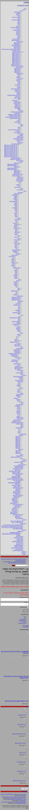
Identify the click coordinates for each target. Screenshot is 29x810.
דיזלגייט (18, 343)
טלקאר (18, 87)
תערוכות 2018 (17, 496)
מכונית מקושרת (19, 417)
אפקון (19, 74)
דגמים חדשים (20, 296)
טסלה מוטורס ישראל (15, 88)
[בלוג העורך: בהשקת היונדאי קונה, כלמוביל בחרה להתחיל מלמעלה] (16, 673)
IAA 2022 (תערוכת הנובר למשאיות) (15, 478)
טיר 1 (21, 315)
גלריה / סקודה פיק (22, 715)
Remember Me (23, 607)
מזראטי (12, 258)
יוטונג (19, 307)
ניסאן (16, 285)
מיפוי (22, 403)
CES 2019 (17, 489)
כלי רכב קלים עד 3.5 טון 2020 (10, 152)
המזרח (18, 86)
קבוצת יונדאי (17, 243)
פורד (19, 279)
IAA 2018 (15, 501)
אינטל (18, 397)
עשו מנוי (24, 519)
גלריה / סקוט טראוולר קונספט (19, 780)
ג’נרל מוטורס (17, 224)
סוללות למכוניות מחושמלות (17, 422)
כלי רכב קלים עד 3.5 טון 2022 (10, 150)
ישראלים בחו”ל (19, 455)
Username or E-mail (23, 597)
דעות (22, 463)
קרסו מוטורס (17, 104)
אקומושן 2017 (17, 48)
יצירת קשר (23, 553)
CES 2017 (15, 508)
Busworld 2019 (16, 492)
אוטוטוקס (18, 14)
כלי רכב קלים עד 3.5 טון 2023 (10, 149)
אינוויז (19, 16)
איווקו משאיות (17, 349)
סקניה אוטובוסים (16, 312)
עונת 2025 (17, 437)
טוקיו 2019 (17, 494)
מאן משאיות (14, 359)
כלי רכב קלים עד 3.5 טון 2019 (10, 154)
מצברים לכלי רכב (19, 540)
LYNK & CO (14, 290)
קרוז (19, 414)
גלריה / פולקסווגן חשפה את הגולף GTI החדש (16, 701)
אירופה (18, 334)
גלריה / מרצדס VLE (21, 771)
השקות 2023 (17, 72)
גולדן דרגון (18, 303)
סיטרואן (12, 265)
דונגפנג (15, 197)
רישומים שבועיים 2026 (12, 164)
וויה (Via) (18, 26)
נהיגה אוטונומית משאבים (17, 541)
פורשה (15, 276)
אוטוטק (21, 10)
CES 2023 (17, 475)
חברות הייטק (20, 381)
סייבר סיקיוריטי (19, 542)
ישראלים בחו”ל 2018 (15, 457)
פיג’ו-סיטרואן (14, 262)
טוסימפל (18, 411)
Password (26, 602)
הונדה (16, 234)
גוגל (19, 386)
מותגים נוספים (17, 193)
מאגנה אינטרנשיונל (16, 321)
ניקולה (18, 365)
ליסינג (21, 126)
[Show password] (26, 604)
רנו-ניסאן (18, 280)
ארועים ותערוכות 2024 (18, 468)
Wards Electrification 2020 (14, 482)
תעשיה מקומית (19, 179)
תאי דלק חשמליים (16, 421)
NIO (16, 216)
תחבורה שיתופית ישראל (17, 174)
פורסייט (18, 35)
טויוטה (18, 235)
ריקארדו (18, 329)
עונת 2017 (17, 448)
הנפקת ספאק (23, 619)
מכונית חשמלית (16, 420)
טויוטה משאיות (16, 363)
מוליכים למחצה (19, 394)
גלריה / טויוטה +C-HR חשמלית (19, 733)
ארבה (19, 21)
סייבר (21, 425)
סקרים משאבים (19, 544)
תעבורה (18, 120)
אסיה (19, 335)
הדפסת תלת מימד (19, 380)
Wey (16, 230)
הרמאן (15, 325)
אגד (19, 182)
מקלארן (15, 204)
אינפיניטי (15, 282)
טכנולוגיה (24, 375)
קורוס (16, 214)
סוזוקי (16, 206)
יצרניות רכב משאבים (18, 537)
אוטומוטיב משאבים (18, 545)
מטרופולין (18, 184)
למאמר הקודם (25, 625)
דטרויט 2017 (14, 509)
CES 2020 (17, 481)
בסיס (25, 616)
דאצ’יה (15, 283)
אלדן (19, 128)
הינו (16, 362)
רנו (16, 287)
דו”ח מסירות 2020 (16, 59)
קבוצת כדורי (17, 91)
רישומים (21, 161)
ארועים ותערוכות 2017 (18, 504)
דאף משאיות (17, 352)
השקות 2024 (17, 71)
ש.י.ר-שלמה (17, 105)
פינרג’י (18, 36)
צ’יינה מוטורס (17, 101)
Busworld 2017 (13, 513)
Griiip (21, 458)
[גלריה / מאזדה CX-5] (23, 759)
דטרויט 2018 (14, 499)
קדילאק (15, 225)
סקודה (15, 274)
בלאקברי (18, 385)
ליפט (19, 432)
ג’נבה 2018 (14, 500)
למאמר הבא (25, 626)
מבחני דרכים (20, 133)
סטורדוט (18, 31)
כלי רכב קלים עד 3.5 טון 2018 (10, 155)
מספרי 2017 (17, 368)
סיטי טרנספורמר (16, 30)
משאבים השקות (19, 536)
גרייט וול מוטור (17, 228)
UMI (19, 109)
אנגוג (19, 18)
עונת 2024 (17, 439)
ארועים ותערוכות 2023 (18, 473)
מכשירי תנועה (17, 97)
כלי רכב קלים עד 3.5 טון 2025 (10, 146)
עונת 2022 (17, 441)
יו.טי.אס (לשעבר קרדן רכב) (14, 129)
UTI (19, 123)
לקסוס (15, 237)
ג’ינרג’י (18, 76)
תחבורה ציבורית (19, 180)
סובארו (15, 205)
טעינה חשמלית (19, 73)
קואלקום (18, 399)
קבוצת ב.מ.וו (17, 219)
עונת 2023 (17, 440)
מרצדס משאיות (14, 354)
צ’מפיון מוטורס (17, 102)
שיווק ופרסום (20, 177)
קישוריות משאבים (19, 549)
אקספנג (15, 196)
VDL (19, 313)
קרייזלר (12, 261)
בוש (19, 316)
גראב (19, 431)
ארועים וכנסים (20, 41)
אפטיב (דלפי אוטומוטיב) (15, 317)
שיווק (22, 371)
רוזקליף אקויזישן (22, 620)
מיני (16, 221)
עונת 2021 (17, 443)
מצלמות (18, 391)
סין (16, 338)
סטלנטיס (18, 253)
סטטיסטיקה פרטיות (15, 143)
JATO (21, 374)
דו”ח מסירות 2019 (16, 60)
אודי (16, 269)
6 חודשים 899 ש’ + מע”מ (17, 522)
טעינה (21, 393)
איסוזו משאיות (17, 351)
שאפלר (18, 330)
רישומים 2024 (17, 170)
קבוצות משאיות (19, 348)
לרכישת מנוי (24, 590)
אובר (19, 429)
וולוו (16, 292)
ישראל (24, 9)
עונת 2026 (17, 436)
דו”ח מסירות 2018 (16, 62)
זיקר (16, 293)
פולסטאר (15, 294)
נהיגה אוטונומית (19, 404)
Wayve (18, 416)
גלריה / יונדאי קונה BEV (20, 743)
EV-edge (18, 77)
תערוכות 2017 (17, 507)
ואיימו (19, 409)
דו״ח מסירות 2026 (16, 53)
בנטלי (16, 271)
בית (25, 8)
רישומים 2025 (17, 166)
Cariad (15, 278)
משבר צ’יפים (17, 344)
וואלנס (18, 23)
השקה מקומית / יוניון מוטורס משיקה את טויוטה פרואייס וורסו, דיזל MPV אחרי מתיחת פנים (14, 797)
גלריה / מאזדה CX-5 (21, 761)
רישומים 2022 (17, 173)
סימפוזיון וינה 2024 (16, 472)
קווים (19, 186)
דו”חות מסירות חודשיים (18, 51)
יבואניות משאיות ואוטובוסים (17, 111)
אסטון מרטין (14, 195)
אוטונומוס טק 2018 (16, 45)
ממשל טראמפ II (13, 342)
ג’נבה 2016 (17, 515)
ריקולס (18, 141)
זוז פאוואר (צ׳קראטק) (15, 27)
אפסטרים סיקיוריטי (16, 19)
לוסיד (16, 200)
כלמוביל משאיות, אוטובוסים (14, 114)
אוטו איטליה (14, 100)
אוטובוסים (20, 301)
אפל (19, 383)
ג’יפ (13, 257)
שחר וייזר (24, 621)
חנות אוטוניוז (23, 523)
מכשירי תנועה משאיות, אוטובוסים (12, 117)
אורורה (18, 407)
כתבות (21, 124)
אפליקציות (20, 377)
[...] (3, 584)
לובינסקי (18, 94)
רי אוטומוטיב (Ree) (16, 40)
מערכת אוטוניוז (18, 577)
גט (19, 430)
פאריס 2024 (17, 469)
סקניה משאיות (14, 361)
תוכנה (21, 426)
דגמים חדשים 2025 (16, 298)
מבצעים (21, 134)
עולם (25, 191)
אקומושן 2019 (17, 44)
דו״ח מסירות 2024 (16, 55)
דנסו (19, 319)
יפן (16, 336)
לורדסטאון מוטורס (13, 201)
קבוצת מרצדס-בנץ (16, 250)
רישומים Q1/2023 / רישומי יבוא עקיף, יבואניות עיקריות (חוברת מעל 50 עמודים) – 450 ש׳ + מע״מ (12, 525)
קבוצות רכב (20, 192)
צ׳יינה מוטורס (17, 122)
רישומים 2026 (17, 163)
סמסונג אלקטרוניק (16, 324)
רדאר (19, 390)
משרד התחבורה (19, 140)
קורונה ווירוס (17, 345)
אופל (13, 264)
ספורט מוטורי (23, 434)
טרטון (18, 358)
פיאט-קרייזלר (14, 255)
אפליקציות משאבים (18, 546)
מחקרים (21, 402)
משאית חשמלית (19, 423)
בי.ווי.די (18, 218)
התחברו (24, 554)
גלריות (24, 459)
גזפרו (19, 82)
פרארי (15, 210)
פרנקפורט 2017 (13, 512)
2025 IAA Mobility (18, 466)
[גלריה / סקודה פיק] (23, 712)
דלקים (21, 188)
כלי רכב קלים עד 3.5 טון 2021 (10, 151)
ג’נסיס (16, 246)
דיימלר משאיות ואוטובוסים (14, 353)
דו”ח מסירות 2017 (16, 63)
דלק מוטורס (17, 85)
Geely (18, 289)
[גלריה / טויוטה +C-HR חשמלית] (23, 731)
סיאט (16, 273)
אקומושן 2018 (17, 46)
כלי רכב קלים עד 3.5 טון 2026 (10, 145)
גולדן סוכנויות (17, 113)
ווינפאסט (15, 198)
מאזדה (15, 202)
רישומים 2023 (17, 172)
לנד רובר (15, 242)
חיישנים (21, 388)
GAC (19, 288)
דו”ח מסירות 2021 (16, 58)
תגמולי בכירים (20, 189)
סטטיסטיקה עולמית (18, 367)
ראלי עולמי (20, 449)
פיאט (13, 260)
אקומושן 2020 (17, 42)
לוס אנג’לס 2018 (13, 503)
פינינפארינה (14, 207)
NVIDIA (18, 395)
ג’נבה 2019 (17, 490)
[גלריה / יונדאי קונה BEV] (23, 740)
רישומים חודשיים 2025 (12, 169)
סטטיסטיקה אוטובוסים (15, 159)
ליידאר (18, 389)
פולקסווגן (15, 275)
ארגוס (18, 22)
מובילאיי (18, 28)
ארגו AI (18, 408)
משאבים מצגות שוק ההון (17, 550)
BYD (19, 302)
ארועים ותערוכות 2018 (18, 495)
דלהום (18, 83)
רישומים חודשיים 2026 (12, 165)
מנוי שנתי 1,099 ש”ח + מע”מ (16, 521)
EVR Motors (17, 12)
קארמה (15, 212)
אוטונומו (18, 13)
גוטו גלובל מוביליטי (16, 175)
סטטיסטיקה (20, 142)
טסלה (19, 238)
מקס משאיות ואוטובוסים (14, 118)
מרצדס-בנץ (14, 251)
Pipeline (24, 551)
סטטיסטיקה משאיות (15, 157)
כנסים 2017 (17, 505)
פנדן (19, 119)
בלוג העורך (23, 461)
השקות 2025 (17, 69)
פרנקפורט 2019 (16, 491)
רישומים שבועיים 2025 (12, 168)
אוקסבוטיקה (17, 406)
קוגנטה (18, 37)
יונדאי (16, 247)
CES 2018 (15, 498)
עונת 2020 (17, 444)
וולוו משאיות (17, 357)
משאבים (24, 530)
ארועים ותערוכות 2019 (18, 487)
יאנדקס (18, 412)
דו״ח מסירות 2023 (16, 56)
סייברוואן (18, 32)
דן (19, 183)
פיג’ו (13, 266)
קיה (16, 248)
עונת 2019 (17, 445)
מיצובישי (15, 284)
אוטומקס (18, 79)
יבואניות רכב (20, 78)
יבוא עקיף (21, 110)
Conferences (20, 531)
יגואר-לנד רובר (17, 239)
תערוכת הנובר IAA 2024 (14, 471)
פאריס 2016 (17, 517)
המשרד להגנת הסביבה (18, 138)
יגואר (16, 241)
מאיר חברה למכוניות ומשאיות (13, 95)
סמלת (19, 99)
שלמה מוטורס (17, 106)
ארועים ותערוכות (22, 464)
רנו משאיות (17, 366)
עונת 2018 (17, 446)
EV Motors (17, 108)
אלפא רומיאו (11, 256)
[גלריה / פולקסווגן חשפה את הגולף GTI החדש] (16, 698)
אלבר (19, 127)
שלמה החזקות (17, 132)
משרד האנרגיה (19, 137)
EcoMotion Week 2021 (15, 532)
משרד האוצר (20, 136)
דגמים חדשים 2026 (16, 297)
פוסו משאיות (14, 356)
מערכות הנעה (20, 418)
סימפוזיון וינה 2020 (16, 485)
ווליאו (19, 320)
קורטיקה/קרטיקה (16, 39)
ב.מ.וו (16, 220)
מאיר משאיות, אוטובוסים (14, 115)
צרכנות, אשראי (19, 160)
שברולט (15, 227)
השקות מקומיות (19, 67)
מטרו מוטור (17, 96)
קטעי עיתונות (20, 370)
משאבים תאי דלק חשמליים (17, 547)
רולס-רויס (15, 223)
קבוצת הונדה (17, 232)
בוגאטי (15, 270)
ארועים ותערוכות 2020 (18, 480)
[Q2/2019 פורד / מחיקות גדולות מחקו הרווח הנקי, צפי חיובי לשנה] (16, 648)
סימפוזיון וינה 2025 (19, 467)
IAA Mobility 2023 (15, 477)
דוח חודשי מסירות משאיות (17, 65)
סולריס (18, 311)
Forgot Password (24, 614)
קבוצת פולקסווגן (16, 267)
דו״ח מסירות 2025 (16, 54)
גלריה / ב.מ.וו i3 (22, 752)
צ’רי (16, 211)
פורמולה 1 (21, 435)
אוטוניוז (23, 791)
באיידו (18, 384)
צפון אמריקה (17, 340)
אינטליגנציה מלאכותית (18, 376)
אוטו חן (18, 81)
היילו (19, 25)
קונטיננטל (18, 328)
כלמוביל (18, 92)
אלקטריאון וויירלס (16, 17)
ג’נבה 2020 (17, 484)
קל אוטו (18, 131)
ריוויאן (15, 215)
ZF (19, 331)
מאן (19, 308)
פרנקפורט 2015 (19, 518)
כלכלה (21, 333)
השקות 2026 (17, 68)
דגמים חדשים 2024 (16, 299)
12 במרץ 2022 (25, 577)
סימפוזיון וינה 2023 (16, 476)
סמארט (15, 252)
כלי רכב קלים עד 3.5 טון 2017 (10, 156)
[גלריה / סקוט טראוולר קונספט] (23, 778)
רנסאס (18, 400)
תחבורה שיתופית (19, 427)
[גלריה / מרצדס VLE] (23, 768)
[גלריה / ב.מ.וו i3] (23, 750)
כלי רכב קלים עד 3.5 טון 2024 (10, 147)
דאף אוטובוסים (16, 305)
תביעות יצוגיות (20, 178)
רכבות (15, 339)
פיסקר (15, 209)
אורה (16, 229)
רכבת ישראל (17, 187)
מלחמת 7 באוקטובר (18, 462)
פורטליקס (18, 33)
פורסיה (18, 326)
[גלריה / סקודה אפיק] (23, 722)
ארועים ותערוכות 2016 (18, 514)
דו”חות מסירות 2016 (15, 64)
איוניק (16, 244)
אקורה (15, 233)
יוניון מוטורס (17, 90)
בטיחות (21, 379)
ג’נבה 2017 (14, 510)
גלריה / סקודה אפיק (21, 724)
